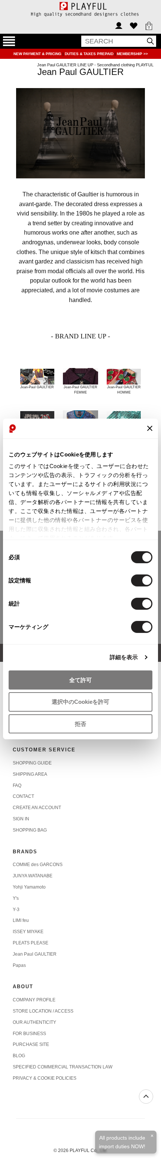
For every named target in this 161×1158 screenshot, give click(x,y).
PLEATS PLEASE (30, 943)
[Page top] (146, 1096)
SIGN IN (21, 818)
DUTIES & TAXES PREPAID (90, 54)
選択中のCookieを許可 (80, 702)
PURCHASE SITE (31, 1044)
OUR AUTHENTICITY (34, 1022)
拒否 (80, 724)
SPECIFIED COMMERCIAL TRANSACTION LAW (62, 1067)
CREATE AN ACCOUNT (37, 807)
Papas (19, 965)
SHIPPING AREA (30, 774)
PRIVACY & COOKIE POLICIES (44, 1078)
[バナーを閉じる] (149, 428)
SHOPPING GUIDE (32, 763)
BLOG (19, 1055)
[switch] (141, 580)
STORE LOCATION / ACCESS (43, 1011)
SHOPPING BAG (30, 830)
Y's (16, 898)
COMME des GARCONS (38, 864)
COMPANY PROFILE (34, 999)
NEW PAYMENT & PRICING (38, 54)
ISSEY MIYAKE (28, 931)
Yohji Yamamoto (29, 887)
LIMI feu (21, 920)
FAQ (17, 785)
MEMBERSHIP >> (132, 54)
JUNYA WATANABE (32, 875)
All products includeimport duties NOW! (122, 1142)
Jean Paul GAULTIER (35, 954)
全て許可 (80, 679)
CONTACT (23, 796)
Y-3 (16, 909)
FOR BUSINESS (29, 1033)
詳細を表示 (124, 657)
